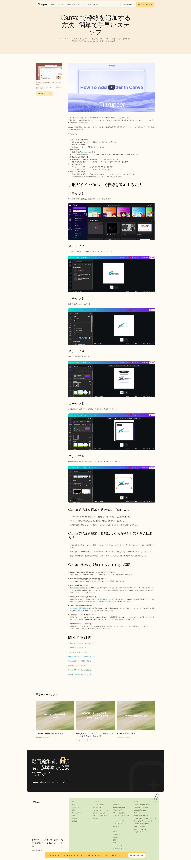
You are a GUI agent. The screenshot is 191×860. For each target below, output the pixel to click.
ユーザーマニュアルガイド (77, 648)
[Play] (111, 87)
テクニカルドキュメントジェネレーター (81, 643)
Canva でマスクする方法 (76, 665)
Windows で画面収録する (79, 608)
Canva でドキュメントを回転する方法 (81, 657)
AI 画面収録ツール (104, 599)
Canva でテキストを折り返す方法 (79, 670)
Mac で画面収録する (77, 588)
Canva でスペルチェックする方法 (79, 674)
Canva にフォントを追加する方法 (79, 661)
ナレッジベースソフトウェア (78, 652)
